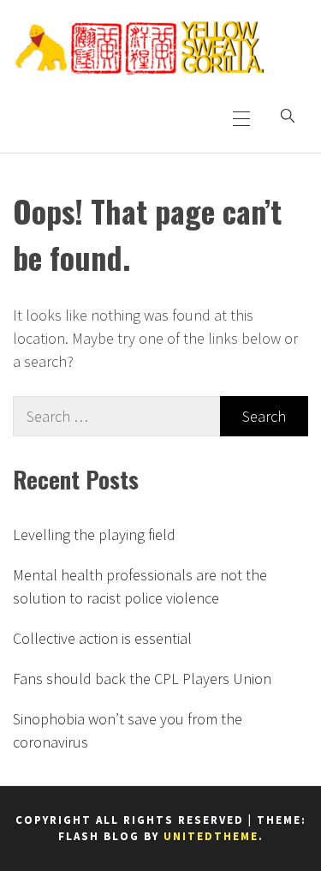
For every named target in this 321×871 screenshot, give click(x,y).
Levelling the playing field (94, 534)
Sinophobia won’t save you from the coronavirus (127, 730)
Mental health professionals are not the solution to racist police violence (140, 586)
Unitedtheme (211, 836)
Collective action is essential (102, 638)
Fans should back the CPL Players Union (142, 678)
